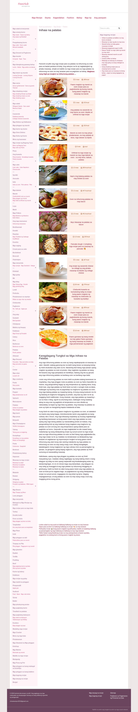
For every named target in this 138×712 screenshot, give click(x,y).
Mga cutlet (16, 45)
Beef (14, 563)
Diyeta (48, 18)
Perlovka (16, 293)
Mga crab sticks (25, 594)
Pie (14, 309)
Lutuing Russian (17, 77)
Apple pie (24, 309)
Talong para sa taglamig (20, 432)
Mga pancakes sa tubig (26, 362)
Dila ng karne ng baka (19, 568)
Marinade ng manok (19, 652)
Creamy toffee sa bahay (109, 58)
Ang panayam (100, 18)
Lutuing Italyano (28, 75)
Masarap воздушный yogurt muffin (112, 48)
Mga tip (88, 18)
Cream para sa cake (20, 249)
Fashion (70, 18)
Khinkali (15, 271)
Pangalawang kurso (20, 42)
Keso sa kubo (18, 518)
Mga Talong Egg (17, 284)
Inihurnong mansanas (19, 223)
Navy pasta (16, 385)
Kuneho (15, 242)
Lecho (14, 67)
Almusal (15, 356)
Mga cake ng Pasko (18, 147)
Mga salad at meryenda (21, 28)
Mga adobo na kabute (28, 67)
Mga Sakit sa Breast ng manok (22, 200)
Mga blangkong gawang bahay (24, 64)
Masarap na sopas (18, 467)
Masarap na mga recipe (21, 460)
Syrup (15, 597)
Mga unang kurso (19, 32)
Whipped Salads (17, 106)
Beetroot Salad (17, 108)
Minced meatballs (18, 47)
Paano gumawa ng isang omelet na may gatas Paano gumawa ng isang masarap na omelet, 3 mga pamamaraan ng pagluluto (81, 340)
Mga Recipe (37, 18)
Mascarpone (17, 401)
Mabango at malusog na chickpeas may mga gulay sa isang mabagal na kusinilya (113, 62)
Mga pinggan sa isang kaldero (23, 672)
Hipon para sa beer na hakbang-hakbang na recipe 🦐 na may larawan (62, 527)
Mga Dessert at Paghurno (22, 53)
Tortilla (15, 556)
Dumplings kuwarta (27, 157)
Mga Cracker (17, 632)
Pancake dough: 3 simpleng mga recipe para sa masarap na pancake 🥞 (81, 246)
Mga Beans (17, 490)
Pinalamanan (17, 639)
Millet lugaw (29, 484)
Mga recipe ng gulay (20, 578)
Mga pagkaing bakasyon (21, 615)
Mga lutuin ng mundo (20, 73)
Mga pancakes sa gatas (20, 364)
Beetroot (16, 449)
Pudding (16, 560)
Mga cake (16, 165)
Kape (20, 59)
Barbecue (16, 344)
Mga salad (16, 103)
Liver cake (16, 167)
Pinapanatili (17, 585)
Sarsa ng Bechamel (18, 85)
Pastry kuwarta (17, 159)
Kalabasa (16, 331)
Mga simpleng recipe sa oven (21, 96)
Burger (15, 682)
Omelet (25, 284)
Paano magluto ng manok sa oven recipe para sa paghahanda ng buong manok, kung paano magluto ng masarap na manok (81, 89)
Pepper (15, 392)
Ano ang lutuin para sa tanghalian (23, 527)
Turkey (15, 512)
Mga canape (16, 265)
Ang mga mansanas (20, 221)
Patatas (15, 350)
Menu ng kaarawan (19, 139)
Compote (15, 59)
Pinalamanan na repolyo (21, 297)
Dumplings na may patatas (21, 438)
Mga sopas (16, 34)
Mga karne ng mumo (20, 129)
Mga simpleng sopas (19, 98)
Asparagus (17, 259)
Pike (30, 184)
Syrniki (15, 175)
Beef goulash (16, 320)
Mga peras (16, 416)
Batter (15, 601)
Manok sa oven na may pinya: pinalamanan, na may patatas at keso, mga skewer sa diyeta (81, 135)
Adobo (19, 67)
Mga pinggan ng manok (21, 125)
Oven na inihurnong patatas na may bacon (81, 200)
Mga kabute (17, 190)
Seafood (16, 591)
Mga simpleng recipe (20, 91)
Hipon (18, 594)
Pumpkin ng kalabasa (19, 484)
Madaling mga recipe (20, 629)
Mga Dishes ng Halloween (22, 122)
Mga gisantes (17, 549)
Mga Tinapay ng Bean (19, 492)
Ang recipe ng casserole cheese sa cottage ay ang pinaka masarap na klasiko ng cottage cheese (81, 269)
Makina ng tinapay (19, 327)
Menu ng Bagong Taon (19, 145)
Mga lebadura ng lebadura (20, 215)
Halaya (33, 265)
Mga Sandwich (25, 265)
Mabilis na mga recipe (20, 656)
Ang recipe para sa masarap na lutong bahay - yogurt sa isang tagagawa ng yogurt (113, 73)
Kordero (16, 623)
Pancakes (15, 362)
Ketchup (16, 646)
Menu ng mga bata (19, 636)
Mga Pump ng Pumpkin (20, 333)
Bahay (79, 18)
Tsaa (24, 59)
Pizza (14, 151)
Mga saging (17, 245)
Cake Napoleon (24, 167)
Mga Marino (17, 650)
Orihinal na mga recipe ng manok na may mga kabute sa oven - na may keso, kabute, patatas (81, 156)
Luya (14, 206)
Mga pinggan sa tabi (20, 537)
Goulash (16, 318)
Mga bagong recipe (19, 675)
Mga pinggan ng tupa (19, 625)
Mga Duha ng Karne (20, 136)
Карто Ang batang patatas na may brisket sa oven (81, 177)
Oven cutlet (23, 45)
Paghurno (16, 306)
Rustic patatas (17, 352)
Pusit (14, 594)
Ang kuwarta (17, 154)
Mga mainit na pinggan (21, 582)
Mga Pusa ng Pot (19, 663)
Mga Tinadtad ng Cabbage (21, 236)
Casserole (16, 114)
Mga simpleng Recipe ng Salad (22, 94)
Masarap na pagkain (19, 464)
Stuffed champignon (19, 426)
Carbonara (16, 446)
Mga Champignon (19, 423)
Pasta (15, 382)
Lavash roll (16, 375)
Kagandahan (58, 18)
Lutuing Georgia (17, 75)
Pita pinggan (16, 546)
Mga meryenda (18, 263)
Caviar (15, 369)
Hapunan (16, 456)
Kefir (14, 534)
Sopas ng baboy (25, 34)
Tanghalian (17, 524)
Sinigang (16, 479)
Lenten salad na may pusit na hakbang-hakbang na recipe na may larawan (64, 524)
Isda (14, 182)
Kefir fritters (16, 217)
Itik (14, 278)
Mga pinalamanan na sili (20, 394)
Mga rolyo (16, 373)
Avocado (16, 178)
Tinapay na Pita (18, 543)
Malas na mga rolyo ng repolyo (22, 299)
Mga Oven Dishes (19, 132)
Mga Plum (16, 530)
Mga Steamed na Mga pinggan (23, 643)
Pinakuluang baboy (20, 453)
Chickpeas (16, 324)
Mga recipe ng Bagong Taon (23, 143)
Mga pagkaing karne (20, 608)
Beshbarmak (17, 227)
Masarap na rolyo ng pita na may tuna (113, 42)
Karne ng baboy (18, 571)
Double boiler (17, 515)
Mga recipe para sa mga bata (23, 508)
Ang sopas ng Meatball (19, 37)
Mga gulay (16, 275)
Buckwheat (17, 252)
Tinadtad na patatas (20, 611)
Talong (15, 429)
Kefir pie (17, 309)
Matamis (16, 472)
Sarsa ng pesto (29, 85)
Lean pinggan (18, 496)
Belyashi (16, 420)
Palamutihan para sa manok (21, 540)
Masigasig (16, 659)
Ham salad (26, 106)
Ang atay (16, 314)
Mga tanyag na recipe (20, 679)
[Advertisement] (67, 45)
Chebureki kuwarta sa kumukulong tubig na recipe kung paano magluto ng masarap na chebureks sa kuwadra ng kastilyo (81, 294)
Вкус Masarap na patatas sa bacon (81, 223)
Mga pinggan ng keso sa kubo (22, 521)
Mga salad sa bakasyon (20, 617)
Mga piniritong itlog (18, 286)
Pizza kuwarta (17, 157)
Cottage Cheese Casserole (21, 118)
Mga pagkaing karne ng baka (21, 566)
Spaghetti (23, 446)
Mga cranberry (18, 379)
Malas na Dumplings (19, 440)
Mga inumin (17, 56)
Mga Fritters (17, 213)
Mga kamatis (17, 388)
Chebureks (17, 303)
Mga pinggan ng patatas (20, 409)
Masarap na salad (18, 462)
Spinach (16, 398)
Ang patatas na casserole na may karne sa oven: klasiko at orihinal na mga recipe (81, 112)
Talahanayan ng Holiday (20, 619)
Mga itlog (16, 281)
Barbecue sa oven (18, 346)
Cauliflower (16, 238)
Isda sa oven (16, 184)
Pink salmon (24, 184)
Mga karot (16, 413)
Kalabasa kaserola (18, 116)
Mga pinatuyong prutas (21, 604)
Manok (15, 194)
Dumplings (16, 435)
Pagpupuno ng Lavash (27, 546)
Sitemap (113, 693)
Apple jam (16, 588)
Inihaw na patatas (18, 407)
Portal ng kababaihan (45, 26)
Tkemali (15, 88)
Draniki (15, 230)
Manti (15, 209)
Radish (15, 553)
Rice (14, 340)
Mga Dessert (17, 359)
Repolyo (16, 234)
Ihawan (15, 476)
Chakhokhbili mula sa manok (21, 196)
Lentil (15, 290)
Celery (15, 337)
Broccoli (16, 256)
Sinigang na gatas (18, 482)
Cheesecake (16, 169)
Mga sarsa (16, 83)
